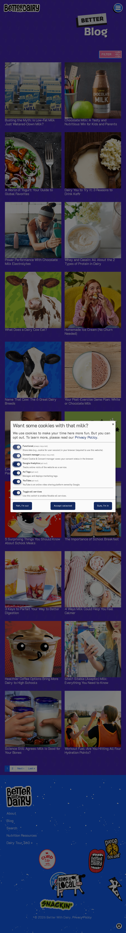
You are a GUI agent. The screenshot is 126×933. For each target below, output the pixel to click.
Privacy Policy (86, 437)
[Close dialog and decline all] (113, 423)
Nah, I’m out (22, 506)
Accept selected (63, 506)
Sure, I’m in (103, 506)
